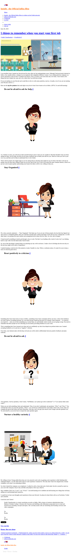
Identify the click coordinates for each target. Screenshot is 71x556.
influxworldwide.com (10, 17)
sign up (6, 26)
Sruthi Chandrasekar (6, 37)
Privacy (9, 551)
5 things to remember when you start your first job (31, 33)
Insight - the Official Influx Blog (15, 9)
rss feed (6, 20)
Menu (5, 12)
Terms (4, 551)
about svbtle (7, 24)
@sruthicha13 (18, 37)
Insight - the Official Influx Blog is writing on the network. (22, 15)
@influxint (7, 18)
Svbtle (6, 5)
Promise (15, 551)
